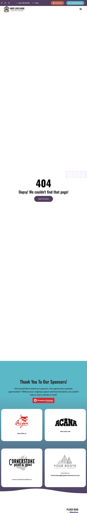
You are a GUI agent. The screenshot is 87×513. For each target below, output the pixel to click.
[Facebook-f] (2, 3)
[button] (80, 9)
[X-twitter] (9, 3)
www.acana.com (65, 431)
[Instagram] (5, 3)
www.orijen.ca (21, 433)
